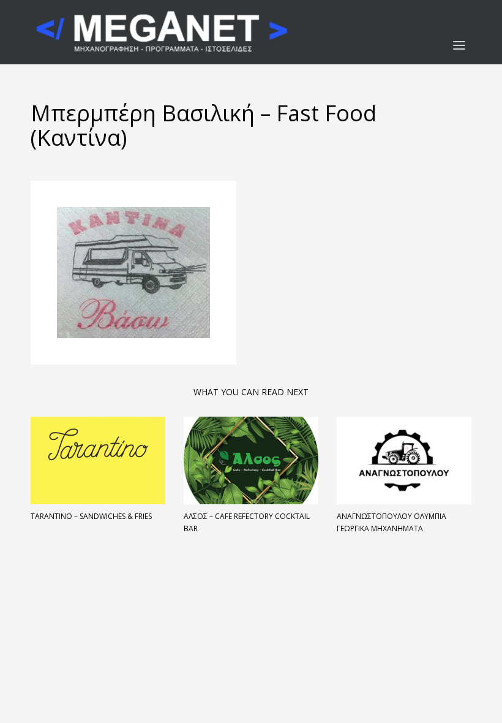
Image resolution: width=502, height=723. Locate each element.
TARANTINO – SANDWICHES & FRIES (91, 516)
